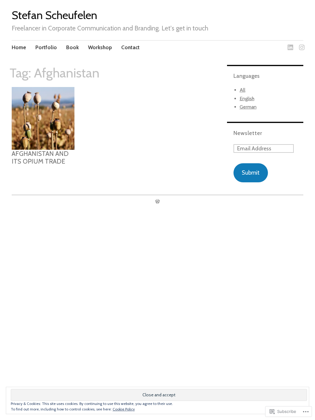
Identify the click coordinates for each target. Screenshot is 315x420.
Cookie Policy (124, 409)
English (247, 98)
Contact (130, 47)
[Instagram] (300, 43)
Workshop (100, 47)
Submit (251, 172)
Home (19, 47)
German (248, 107)
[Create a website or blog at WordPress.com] (157, 201)
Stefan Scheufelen (54, 15)
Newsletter (247, 133)
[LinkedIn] (289, 43)
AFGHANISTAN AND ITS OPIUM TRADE (40, 157)
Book (72, 47)
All (242, 90)
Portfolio (46, 47)
